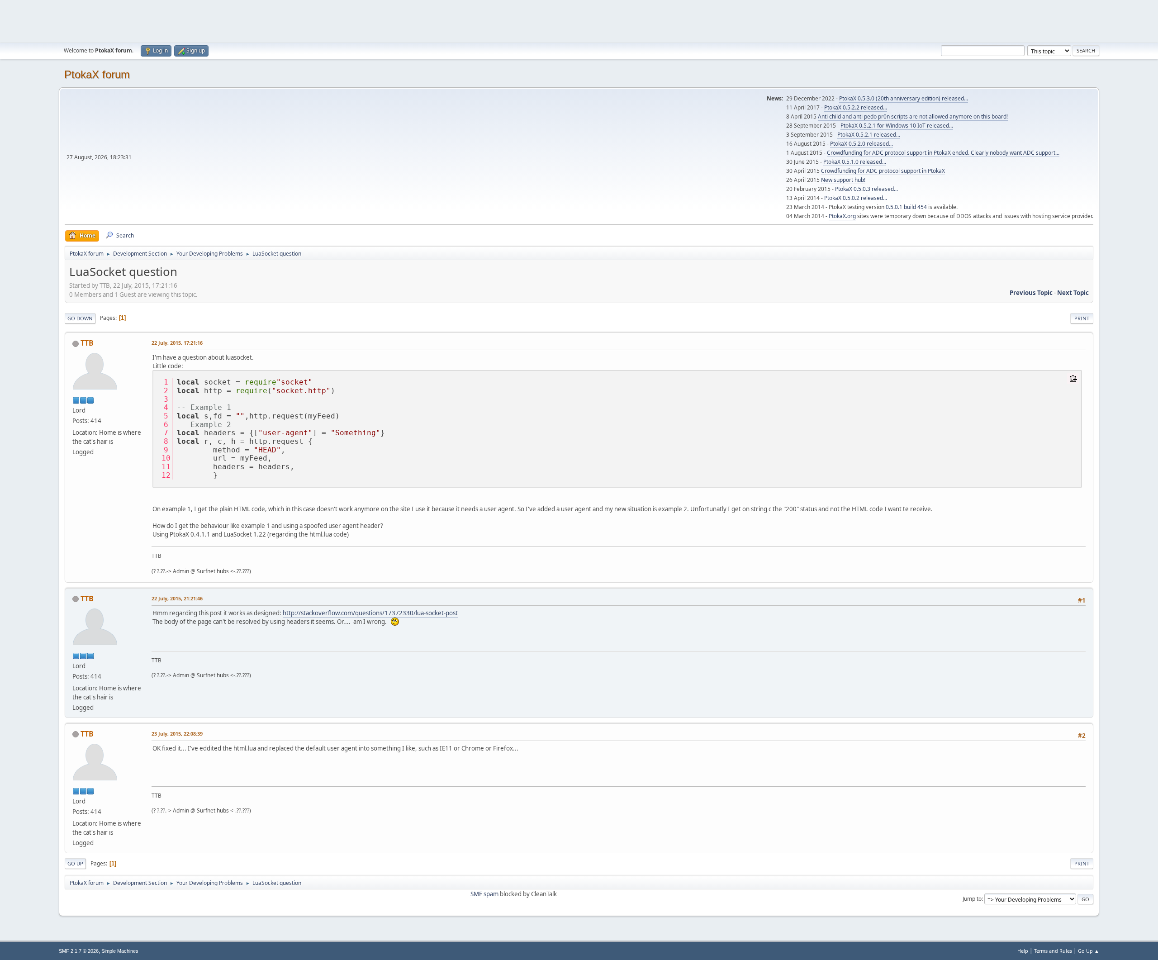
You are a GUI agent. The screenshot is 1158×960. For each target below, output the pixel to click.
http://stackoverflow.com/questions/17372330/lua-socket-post (370, 613)
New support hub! (843, 180)
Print (1081, 318)
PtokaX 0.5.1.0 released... (854, 162)
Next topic (1073, 293)
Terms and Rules (1053, 950)
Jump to (972, 899)
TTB (87, 343)
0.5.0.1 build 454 (906, 207)
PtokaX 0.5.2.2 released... (855, 107)
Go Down (80, 318)
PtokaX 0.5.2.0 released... (861, 143)
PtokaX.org (842, 216)
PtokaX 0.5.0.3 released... (866, 189)
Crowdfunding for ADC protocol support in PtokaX (883, 171)
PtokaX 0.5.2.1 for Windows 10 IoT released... (896, 125)
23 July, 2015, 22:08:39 (177, 733)
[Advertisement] (579, 20)
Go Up (75, 863)
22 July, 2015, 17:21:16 (177, 342)
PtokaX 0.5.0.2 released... (855, 198)
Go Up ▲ (1088, 950)
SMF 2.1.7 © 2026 (79, 951)
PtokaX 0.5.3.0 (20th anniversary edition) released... (903, 98)
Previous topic (1031, 293)
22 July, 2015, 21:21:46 (177, 598)
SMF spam (484, 894)
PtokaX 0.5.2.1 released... (868, 134)
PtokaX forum (97, 74)
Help (1022, 950)
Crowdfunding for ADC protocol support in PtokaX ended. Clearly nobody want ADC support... (943, 153)
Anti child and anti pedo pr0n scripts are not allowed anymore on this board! (913, 116)
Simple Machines (119, 951)
